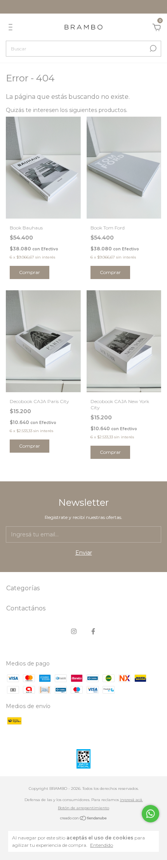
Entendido (101, 845)
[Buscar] (152, 48)
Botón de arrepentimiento (83, 807)
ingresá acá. (131, 799)
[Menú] (12, 28)
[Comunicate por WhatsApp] (150, 813)
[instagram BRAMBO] (74, 631)
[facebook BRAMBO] (93, 631)
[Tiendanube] (83, 818)
